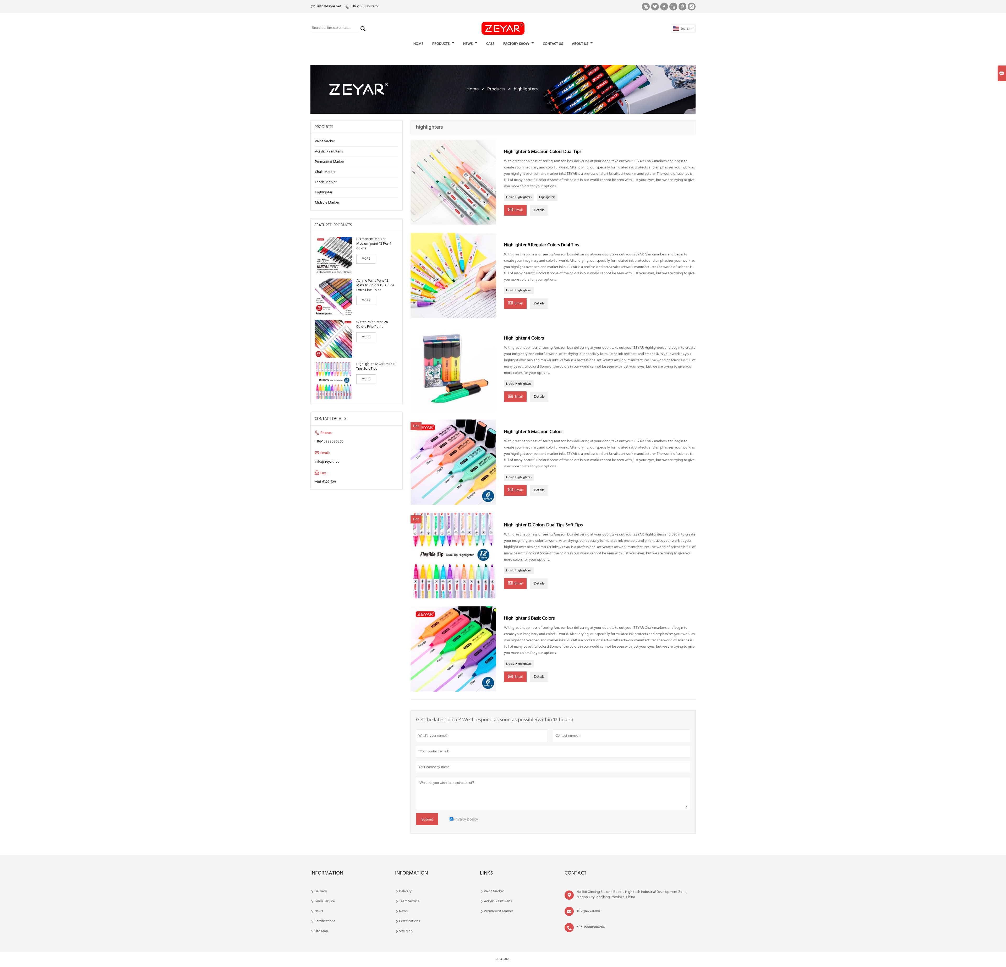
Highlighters (547, 197)
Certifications (324, 921)
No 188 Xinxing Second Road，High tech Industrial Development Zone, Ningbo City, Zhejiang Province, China (631, 894)
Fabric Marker (326, 182)
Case (490, 44)
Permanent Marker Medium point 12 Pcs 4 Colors (373, 244)
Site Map (321, 931)
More (366, 258)
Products (441, 44)
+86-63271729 (325, 482)
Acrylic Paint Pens (329, 152)
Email (515, 209)
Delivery (320, 891)
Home (418, 44)
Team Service (324, 901)
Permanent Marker (329, 162)
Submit (427, 819)
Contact (576, 873)
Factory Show (516, 44)
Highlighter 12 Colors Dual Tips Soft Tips (376, 366)
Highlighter (323, 192)
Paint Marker (325, 141)
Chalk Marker (325, 172)
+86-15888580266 (365, 6)
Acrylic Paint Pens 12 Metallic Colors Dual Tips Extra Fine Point (375, 285)
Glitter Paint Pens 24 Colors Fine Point (372, 324)
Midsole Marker (327, 203)
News (468, 44)
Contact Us (553, 44)
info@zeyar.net (329, 6)
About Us (580, 44)
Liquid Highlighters (519, 197)
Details (539, 210)
